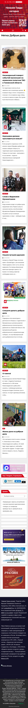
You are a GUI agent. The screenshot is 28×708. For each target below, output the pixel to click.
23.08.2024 (6, 202)
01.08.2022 (6, 437)
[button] (22, 30)
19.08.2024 (6, 257)
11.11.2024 (6, 141)
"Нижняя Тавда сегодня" (8, 601)
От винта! (6, 373)
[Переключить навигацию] (13, 30)
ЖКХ (4, 428)
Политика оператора (14, 706)
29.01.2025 (6, 85)
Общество (5, 72)
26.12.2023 (6, 316)
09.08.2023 (6, 376)
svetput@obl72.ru (9, 608)
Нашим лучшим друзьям (13, 255)
